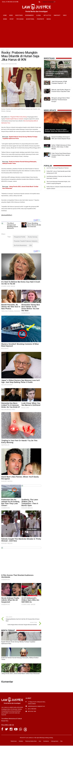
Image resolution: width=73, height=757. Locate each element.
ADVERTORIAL (30, 19)
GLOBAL (38, 15)
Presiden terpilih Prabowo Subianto (14, 118)
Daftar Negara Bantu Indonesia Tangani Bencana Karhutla (22, 624)
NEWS (11, 15)
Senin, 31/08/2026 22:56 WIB (10, 1)
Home (2, 50)
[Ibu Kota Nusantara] (20, 245)
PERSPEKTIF (40, 19)
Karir (40, 741)
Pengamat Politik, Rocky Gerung (18, 116)
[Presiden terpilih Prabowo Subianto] (26, 241)
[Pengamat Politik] (19, 237)
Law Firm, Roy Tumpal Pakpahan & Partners (58, 168)
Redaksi (21, 741)
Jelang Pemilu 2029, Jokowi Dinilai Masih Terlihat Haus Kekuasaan (20, 673)
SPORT (12, 19)
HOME (5, 15)
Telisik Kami (14, 741)
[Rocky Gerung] (32, 237)
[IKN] (30, 245)
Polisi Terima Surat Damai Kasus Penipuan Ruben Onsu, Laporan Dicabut (61, 155)
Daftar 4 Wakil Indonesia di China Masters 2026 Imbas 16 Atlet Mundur (61, 146)
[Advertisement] (36, 34)
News (7, 50)
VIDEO (65, 15)
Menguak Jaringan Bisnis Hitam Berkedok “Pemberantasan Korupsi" (61, 99)
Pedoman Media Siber (31, 741)
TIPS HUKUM (19, 19)
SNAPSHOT (57, 15)
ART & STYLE (47, 15)
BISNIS (5, 19)
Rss (61, 741)
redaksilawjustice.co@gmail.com (36, 706)
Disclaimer (46, 741)
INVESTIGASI (19, 15)
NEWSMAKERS (29, 15)
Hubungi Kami (54, 741)
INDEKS (49, 19)
